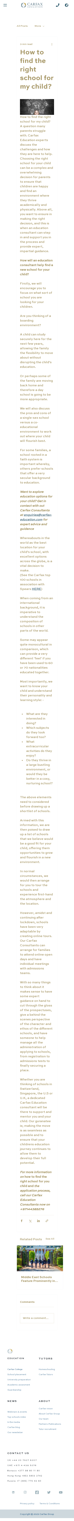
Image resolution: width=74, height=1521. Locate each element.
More (38, 26)
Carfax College (15, 1369)
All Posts (22, 26)
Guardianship (14, 1390)
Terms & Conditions (50, 1504)
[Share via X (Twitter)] (30, 1220)
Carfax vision (46, 1409)
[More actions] (52, 44)
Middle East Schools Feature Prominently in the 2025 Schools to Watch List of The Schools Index (38, 1279)
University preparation (19, 1380)
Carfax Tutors (46, 1375)
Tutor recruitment (47, 1429)
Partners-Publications (50, 1424)
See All (50, 1239)
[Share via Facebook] (21, 1220)
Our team (44, 1419)
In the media (13, 1422)
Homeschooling (47, 1369)
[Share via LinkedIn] (38, 1220)
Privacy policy (27, 1504)
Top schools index (16, 1417)
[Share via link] (47, 1220)
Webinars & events (17, 1412)
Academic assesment (18, 1385)
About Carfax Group (49, 1414)
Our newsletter (15, 1433)
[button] (66, 5)
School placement (16, 1375)
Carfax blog (13, 1427)
